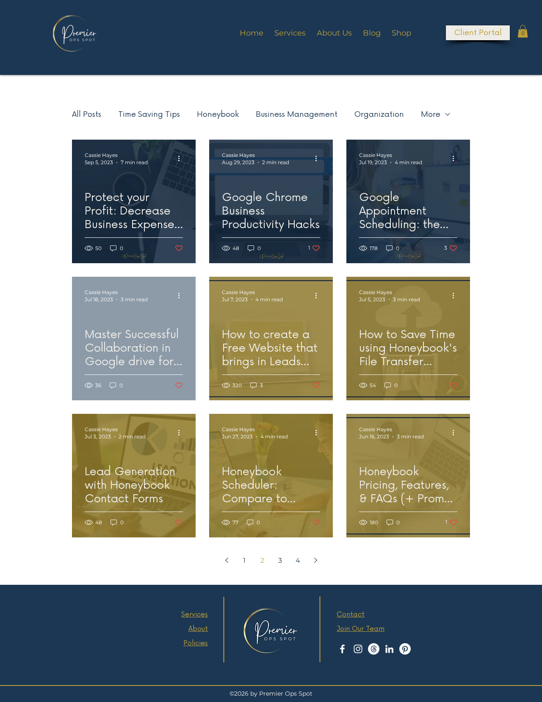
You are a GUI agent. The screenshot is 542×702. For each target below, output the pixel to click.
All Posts (86, 114)
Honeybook (218, 114)
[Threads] (373, 649)
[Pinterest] (405, 649)
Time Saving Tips (149, 114)
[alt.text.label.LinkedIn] (389, 649)
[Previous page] (226, 560)
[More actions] (182, 158)
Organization (379, 114)
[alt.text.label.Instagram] (358, 649)
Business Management (296, 114)
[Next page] (315, 560)
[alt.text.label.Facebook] (342, 649)
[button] (522, 31)
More (430, 114)
